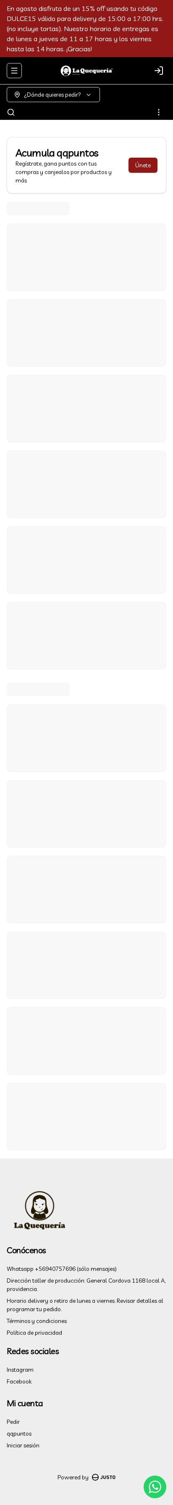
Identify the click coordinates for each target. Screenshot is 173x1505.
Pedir (13, 1422)
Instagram (20, 1369)
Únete (143, 165)
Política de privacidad (34, 1332)
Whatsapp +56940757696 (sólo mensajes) (62, 1269)
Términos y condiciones (37, 1321)
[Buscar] (11, 112)
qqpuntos (19, 1433)
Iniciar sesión (23, 1445)
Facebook (19, 1381)
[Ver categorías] (158, 112)
